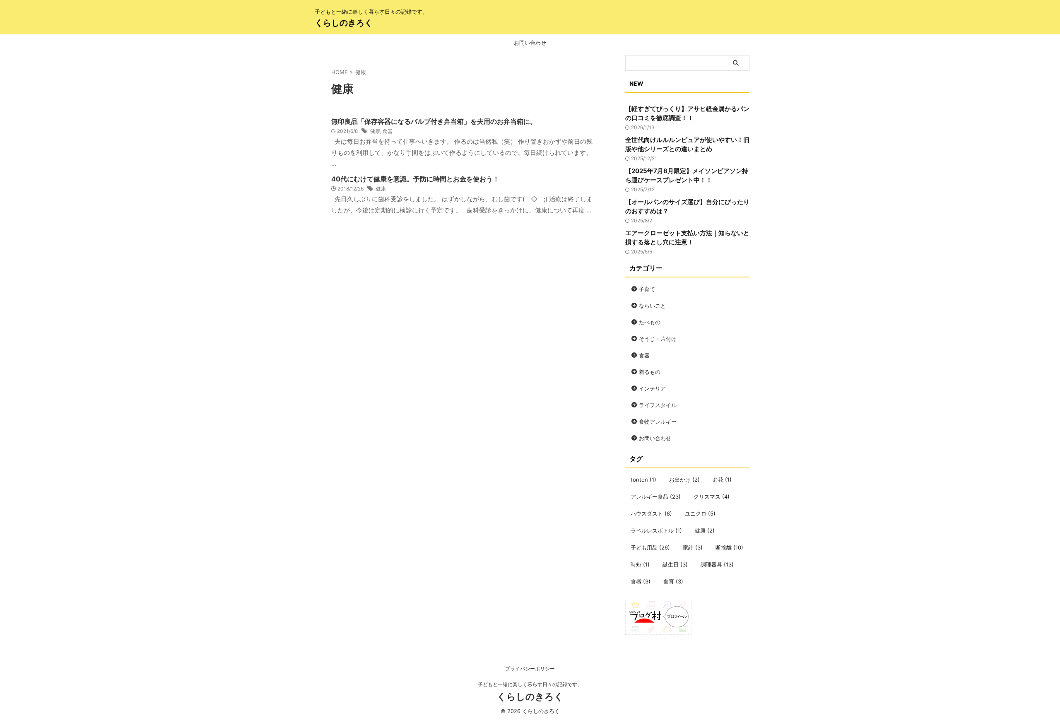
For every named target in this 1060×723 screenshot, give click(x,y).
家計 (693, 547)
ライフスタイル (658, 405)
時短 (640, 564)
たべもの (649, 322)
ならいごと (652, 305)
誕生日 (675, 564)
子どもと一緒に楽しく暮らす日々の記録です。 (530, 684)
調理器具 (717, 564)
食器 (388, 131)
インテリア (652, 388)
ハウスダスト (651, 513)
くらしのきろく (344, 23)
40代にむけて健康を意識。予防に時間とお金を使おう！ (415, 179)
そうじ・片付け (658, 338)
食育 (673, 581)
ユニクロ (700, 513)
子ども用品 (650, 547)
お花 (722, 479)
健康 (375, 131)
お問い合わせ (530, 42)
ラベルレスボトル (656, 530)
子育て (647, 289)
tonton (643, 479)
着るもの (649, 372)
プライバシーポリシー (530, 668)
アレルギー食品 (656, 496)
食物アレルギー (658, 421)
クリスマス (712, 496)
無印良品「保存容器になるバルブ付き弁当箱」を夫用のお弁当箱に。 (434, 121)
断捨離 (729, 547)
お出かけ (684, 479)
